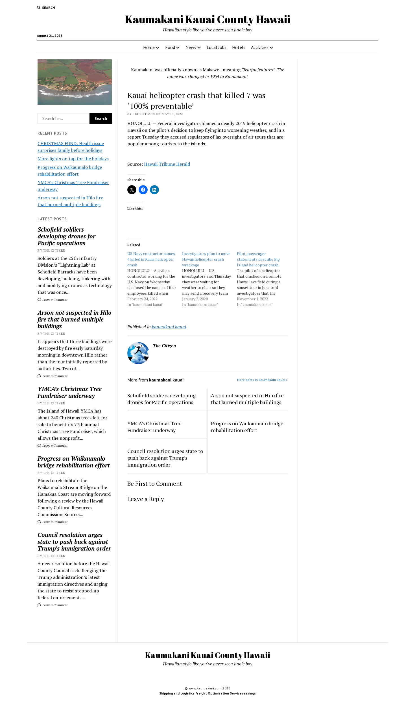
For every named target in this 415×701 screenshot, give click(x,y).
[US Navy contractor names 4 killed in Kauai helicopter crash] (154, 279)
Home (149, 47)
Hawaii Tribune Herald (167, 164)
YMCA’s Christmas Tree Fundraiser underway (70, 392)
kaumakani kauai (169, 326)
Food (170, 47)
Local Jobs (216, 47)
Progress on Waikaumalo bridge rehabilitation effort (74, 462)
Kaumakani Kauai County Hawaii (207, 19)
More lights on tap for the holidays (73, 159)
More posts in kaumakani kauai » (262, 380)
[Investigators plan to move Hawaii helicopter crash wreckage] (209, 279)
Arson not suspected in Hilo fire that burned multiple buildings (75, 319)
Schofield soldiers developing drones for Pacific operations (66, 236)
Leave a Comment (54, 299)
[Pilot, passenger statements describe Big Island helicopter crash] (264, 279)
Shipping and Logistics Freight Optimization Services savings (207, 693)
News (190, 47)
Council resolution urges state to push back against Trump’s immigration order (74, 541)
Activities (259, 47)
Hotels (238, 47)
